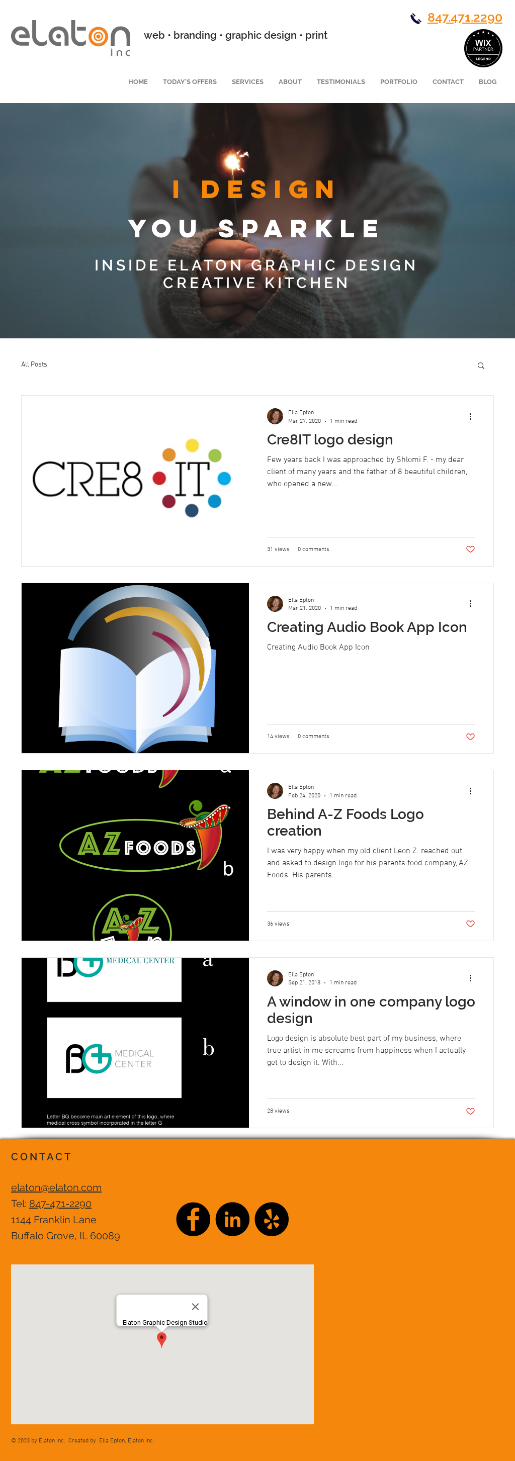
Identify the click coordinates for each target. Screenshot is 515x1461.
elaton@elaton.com (56, 1187)
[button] (399, 82)
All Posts (34, 364)
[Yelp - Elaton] (271, 1219)
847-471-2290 (60, 1204)
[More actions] (474, 416)
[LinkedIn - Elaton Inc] (232, 1219)
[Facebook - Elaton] (193, 1219)
